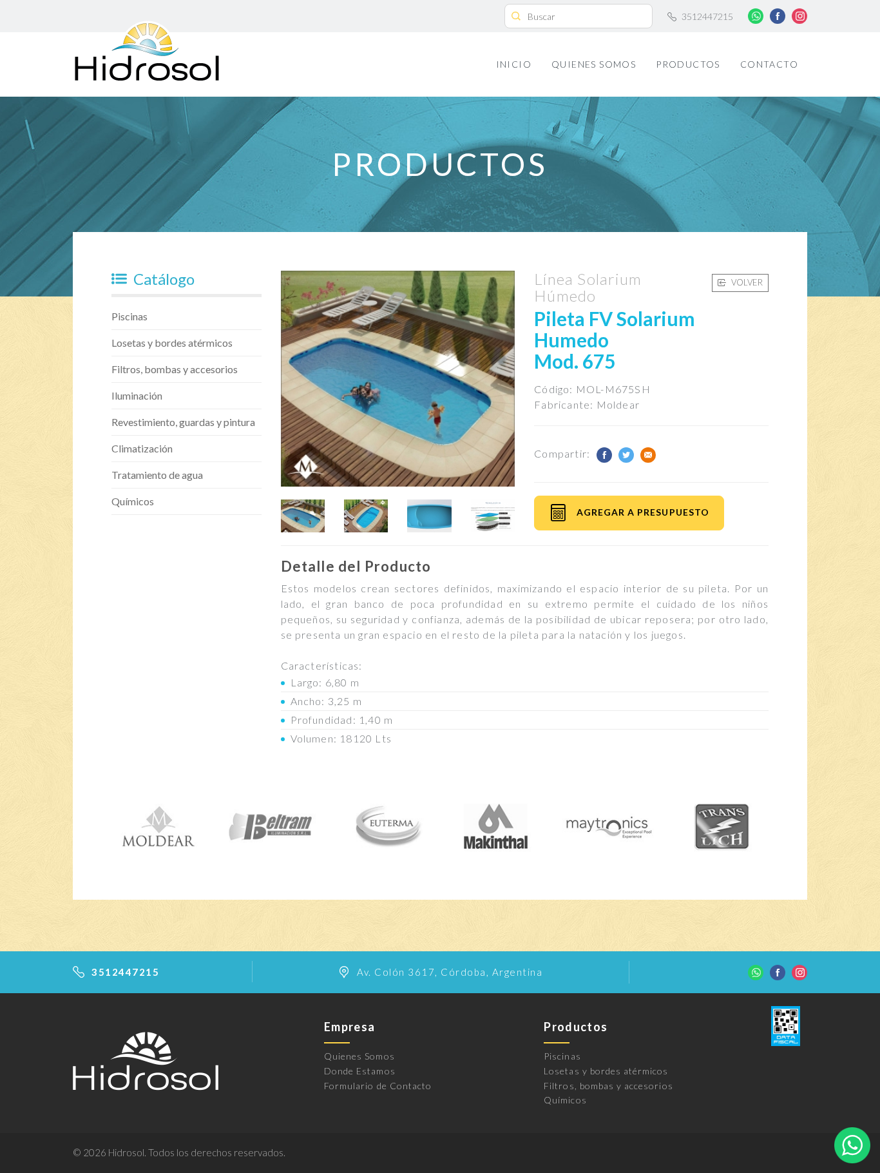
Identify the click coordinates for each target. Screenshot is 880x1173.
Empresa (349, 1027)
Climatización (142, 448)
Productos (688, 64)
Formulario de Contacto (378, 1085)
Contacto (769, 64)
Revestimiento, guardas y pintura (183, 422)
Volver (746, 282)
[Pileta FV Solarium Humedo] (303, 515)
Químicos (132, 501)
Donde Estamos (360, 1070)
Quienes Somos (593, 64)
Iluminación (136, 395)
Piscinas (129, 316)
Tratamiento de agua (157, 475)
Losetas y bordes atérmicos (172, 342)
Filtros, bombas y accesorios (174, 369)
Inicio (513, 64)
